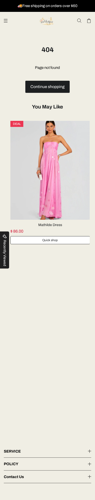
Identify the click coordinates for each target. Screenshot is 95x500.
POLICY (11, 464)
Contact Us (14, 477)
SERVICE (12, 451)
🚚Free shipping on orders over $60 (47, 6)
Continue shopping (47, 87)
